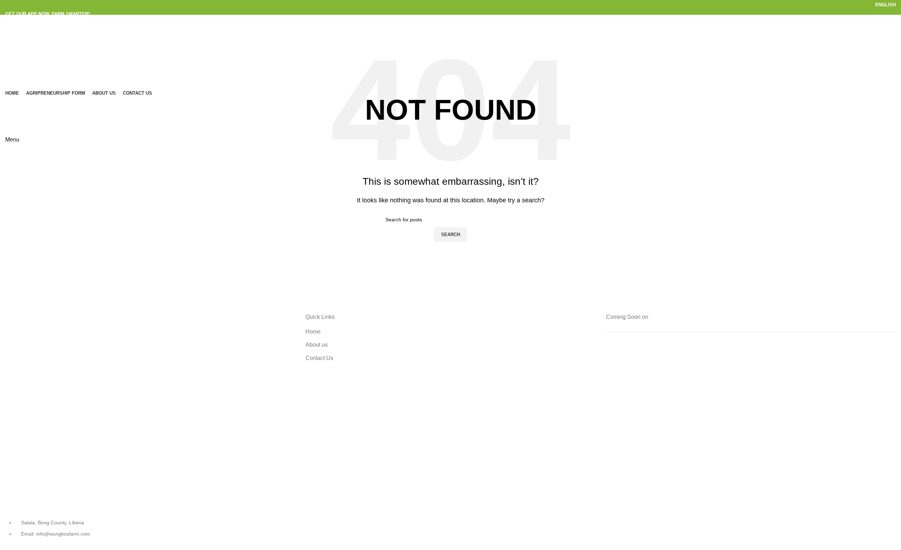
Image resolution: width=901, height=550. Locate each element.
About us (316, 345)
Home (313, 332)
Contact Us (319, 358)
